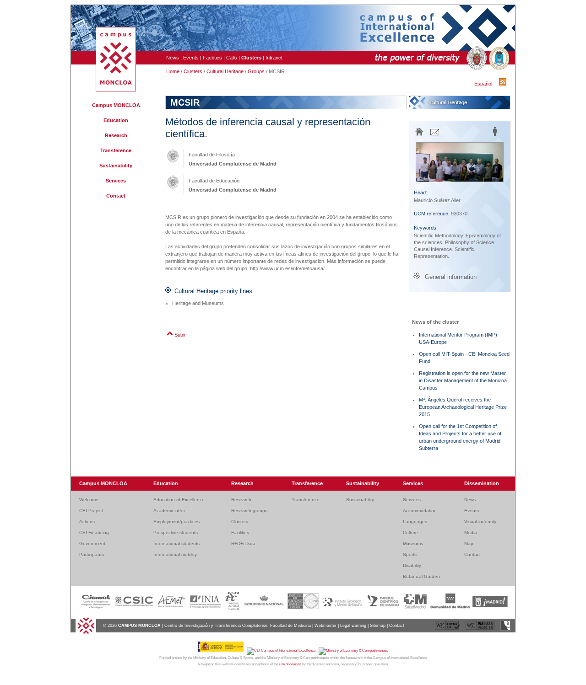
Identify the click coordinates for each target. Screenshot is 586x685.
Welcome (88, 499)
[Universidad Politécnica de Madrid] (498, 58)
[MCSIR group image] (459, 179)
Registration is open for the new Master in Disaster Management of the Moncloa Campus (463, 380)
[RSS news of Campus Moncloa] (504, 83)
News (172, 57)
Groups (256, 71)
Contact (115, 195)
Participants (91, 554)
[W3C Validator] (448, 629)
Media (470, 532)
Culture (410, 532)
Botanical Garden (421, 576)
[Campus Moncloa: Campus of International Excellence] (116, 89)
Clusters (193, 71)
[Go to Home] (86, 633)
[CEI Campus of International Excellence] (283, 650)
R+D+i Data (243, 543)
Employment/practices (176, 521)
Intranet (274, 57)
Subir (180, 334)
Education (115, 120)
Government (92, 543)
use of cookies (290, 664)
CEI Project (91, 510)
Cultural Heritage (225, 71)
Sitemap (377, 625)
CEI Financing (94, 532)
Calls (231, 57)
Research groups (249, 510)
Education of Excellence (179, 499)
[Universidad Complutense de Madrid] (475, 58)
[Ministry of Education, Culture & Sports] (222, 650)
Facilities (212, 57)
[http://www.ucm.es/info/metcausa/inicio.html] (419, 135)
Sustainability (115, 165)
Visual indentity (480, 521)
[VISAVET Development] (505, 629)
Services (116, 180)
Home (172, 71)
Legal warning (353, 625)
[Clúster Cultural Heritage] (459, 102)
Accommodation (420, 510)
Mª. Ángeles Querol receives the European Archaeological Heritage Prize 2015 (463, 407)
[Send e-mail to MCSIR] (435, 135)
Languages (415, 521)
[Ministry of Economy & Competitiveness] (353, 650)
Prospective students (175, 532)
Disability (412, 565)
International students (176, 543)
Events (191, 57)
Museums (413, 543)
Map (468, 543)
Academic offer (169, 510)
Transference (115, 150)
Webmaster (325, 625)
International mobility (175, 554)
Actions (87, 521)
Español (483, 83)
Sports (410, 554)
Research (116, 135)
